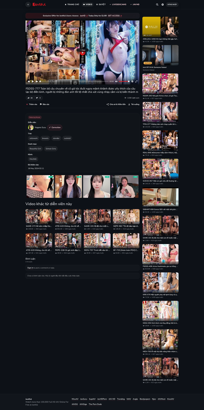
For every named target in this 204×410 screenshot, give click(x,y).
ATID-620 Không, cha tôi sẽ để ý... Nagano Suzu (68, 226)
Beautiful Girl (35, 148)
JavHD (82, 15)
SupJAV (92, 399)
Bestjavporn (145, 399)
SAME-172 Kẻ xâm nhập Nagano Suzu (39, 226)
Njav (154, 399)
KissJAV (170, 399)
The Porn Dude (95, 404)
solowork (34, 138)
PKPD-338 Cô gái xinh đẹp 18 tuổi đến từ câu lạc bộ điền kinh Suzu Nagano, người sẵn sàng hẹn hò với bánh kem (68, 250)
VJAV (129, 399)
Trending (121, 399)
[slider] (74, 81)
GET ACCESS (114, 15)
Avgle (135, 399)
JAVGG (75, 404)
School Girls (51, 148)
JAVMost (161, 399)
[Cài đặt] (163, 4)
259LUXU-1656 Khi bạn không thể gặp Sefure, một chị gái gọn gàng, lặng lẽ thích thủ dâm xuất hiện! (160, 39)
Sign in (30, 267)
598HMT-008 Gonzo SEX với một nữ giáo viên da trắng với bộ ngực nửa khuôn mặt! (160, 209)
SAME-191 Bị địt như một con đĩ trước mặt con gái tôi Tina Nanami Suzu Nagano (97, 226)
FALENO (33, 159)
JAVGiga (83, 404)
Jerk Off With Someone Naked (154, 67)
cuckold (67, 138)
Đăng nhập (172, 4)
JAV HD (112, 399)
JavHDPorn (102, 399)
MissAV (75, 399)
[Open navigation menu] (28, 4)
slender (56, 138)
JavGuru (83, 399)
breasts (45, 138)
